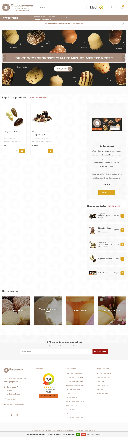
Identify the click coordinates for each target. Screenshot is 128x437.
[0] (121, 8)
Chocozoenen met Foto (42, 298)
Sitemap (69, 413)
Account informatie (104, 373)
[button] (4, 58)
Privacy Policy (71, 393)
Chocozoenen (7, 298)
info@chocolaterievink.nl (15, 405)
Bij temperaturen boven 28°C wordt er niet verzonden (64, 24)
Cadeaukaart (107, 146)
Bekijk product (106, 192)
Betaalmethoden (72, 397)
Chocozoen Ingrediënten (75, 377)
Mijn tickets (101, 381)
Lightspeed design (79, 430)
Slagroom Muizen (12, 132)
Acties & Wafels (103, 298)
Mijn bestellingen (103, 377)
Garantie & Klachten (73, 389)
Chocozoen (70, 409)
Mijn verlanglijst (103, 385)
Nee (83, 434)
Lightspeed (68, 430)
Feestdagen (70, 298)
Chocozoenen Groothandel (75, 417)
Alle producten (102, 393)
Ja (78, 434)
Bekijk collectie (39, 98)
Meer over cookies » (94, 434)
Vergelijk (100, 389)
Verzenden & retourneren (75, 401)
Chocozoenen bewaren (74, 381)
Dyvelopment (91, 430)
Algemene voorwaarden (75, 385)
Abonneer (101, 351)
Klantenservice (71, 405)
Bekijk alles (114, 206)
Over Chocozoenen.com (75, 373)
